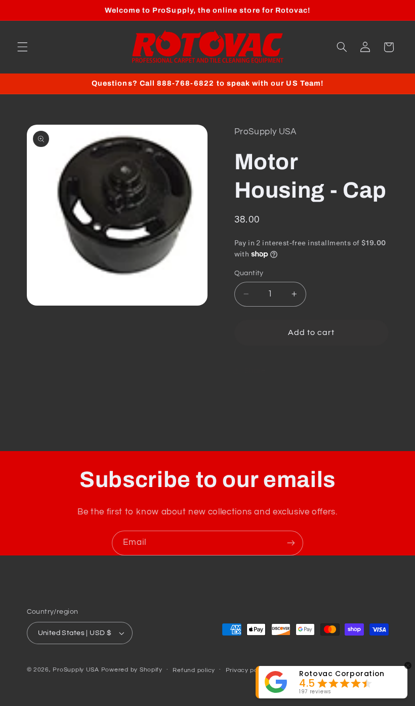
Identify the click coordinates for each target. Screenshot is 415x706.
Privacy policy (247, 670)
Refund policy (194, 670)
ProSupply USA (76, 670)
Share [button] (255, 371)
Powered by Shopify (131, 670)
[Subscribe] (291, 543)
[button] (22, 47)
